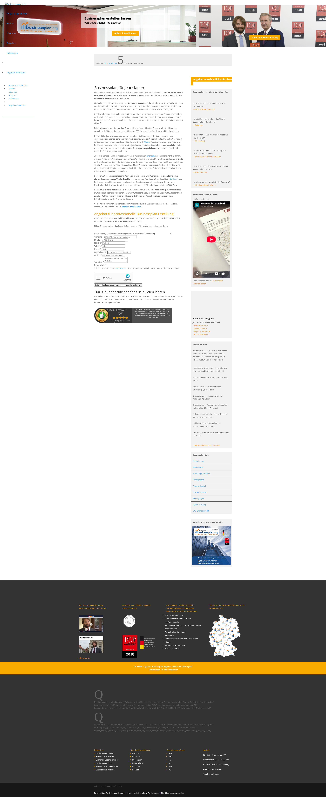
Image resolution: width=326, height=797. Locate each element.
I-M (170, 760)
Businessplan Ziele (104, 763)
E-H (170, 756)
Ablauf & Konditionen (125, 33)
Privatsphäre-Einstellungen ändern (109, 793)
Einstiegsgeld (198, 479)
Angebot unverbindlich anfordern (212, 79)
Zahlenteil (174, 179)
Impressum (137, 760)
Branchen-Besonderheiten (107, 760)
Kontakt (135, 770)
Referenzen (137, 756)
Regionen (136, 766)
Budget (98, 255)
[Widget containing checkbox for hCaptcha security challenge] (113, 278)
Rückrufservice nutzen (212, 769)
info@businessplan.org (219, 764)
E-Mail (97, 249)
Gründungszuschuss (201, 473)
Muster (147, 142)
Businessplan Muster (105, 756)
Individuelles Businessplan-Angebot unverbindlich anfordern (118, 285)
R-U (170, 766)
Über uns (136, 753)
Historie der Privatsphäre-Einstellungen (143, 793)
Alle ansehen (84, 658)
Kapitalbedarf (100, 252)
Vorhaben (99, 262)
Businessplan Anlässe (105, 770)
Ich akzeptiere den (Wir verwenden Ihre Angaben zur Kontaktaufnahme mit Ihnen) (139, 268)
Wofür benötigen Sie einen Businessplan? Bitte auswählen (119, 233)
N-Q (170, 763)
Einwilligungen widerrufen (172, 793)
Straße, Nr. (99, 240)
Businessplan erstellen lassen (107, 18)
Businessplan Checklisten (107, 766)
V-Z (170, 770)
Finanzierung (198, 461)
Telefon (98, 246)
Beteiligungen (198, 498)
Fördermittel (198, 467)
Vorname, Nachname (104, 237)
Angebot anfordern (211, 774)
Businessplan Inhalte (105, 753)
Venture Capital (199, 486)
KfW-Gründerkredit (201, 511)
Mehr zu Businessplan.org (265, 37)
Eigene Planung (199, 504)
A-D (170, 753)
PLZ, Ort (98, 243)
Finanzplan (151, 156)
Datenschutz (100, 265)
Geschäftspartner (200, 492)
